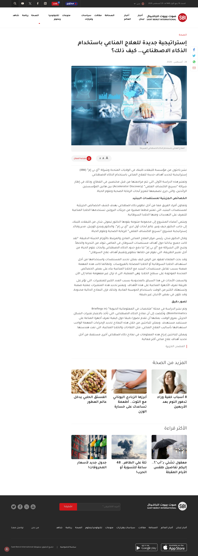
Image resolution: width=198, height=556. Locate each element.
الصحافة (109, 15)
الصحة (183, 35)
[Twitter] (194, 55)
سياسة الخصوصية (68, 547)
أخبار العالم (167, 528)
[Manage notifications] (6, 549)
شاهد (16, 15)
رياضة (25, 15)
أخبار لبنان (181, 528)
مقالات (98, 15)
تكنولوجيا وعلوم (93, 528)
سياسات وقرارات (125, 528)
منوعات (66, 15)
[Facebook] (194, 49)
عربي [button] (138, 4)
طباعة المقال (80, 159)
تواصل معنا (17, 528)
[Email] (194, 67)
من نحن (35, 528)
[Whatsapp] (194, 61)
